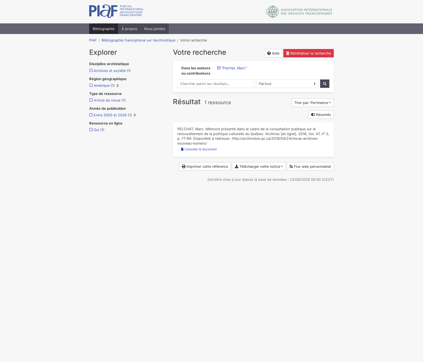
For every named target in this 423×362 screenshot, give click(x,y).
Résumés (323, 114)
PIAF (93, 40)
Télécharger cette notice (259, 166)
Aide (275, 53)
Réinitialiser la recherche (310, 53)
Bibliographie (104, 28)
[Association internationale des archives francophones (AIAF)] (299, 11)
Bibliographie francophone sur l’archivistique (138, 40)
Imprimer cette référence (207, 166)
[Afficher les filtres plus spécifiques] (117, 85)
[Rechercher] (324, 83)
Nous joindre (154, 28)
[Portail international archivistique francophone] (116, 11)
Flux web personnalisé (312, 166)
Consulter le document (200, 149)
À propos (129, 28)
